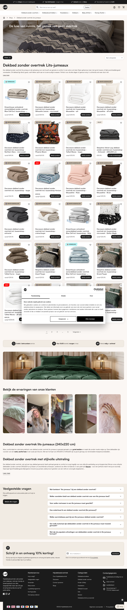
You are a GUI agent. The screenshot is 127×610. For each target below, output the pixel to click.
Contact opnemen (58, 582)
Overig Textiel (99, 13)
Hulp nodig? (31, 576)
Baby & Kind (86, 13)
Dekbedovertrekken (49, 13)
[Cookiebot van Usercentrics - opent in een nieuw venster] (95, 289)
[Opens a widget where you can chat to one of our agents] (120, 606)
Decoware (56, 579)
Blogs (54, 585)
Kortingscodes (32, 591)
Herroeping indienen (34, 595)
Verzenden (31, 582)
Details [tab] (63, 296)
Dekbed (75, 13)
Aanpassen (62, 319)
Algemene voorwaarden (96, 607)
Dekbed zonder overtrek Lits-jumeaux (29, 18)
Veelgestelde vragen (33, 579)
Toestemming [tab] (35, 296)
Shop (11, 18)
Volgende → (77, 332)
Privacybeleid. (94, 557)
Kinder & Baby (82, 582)
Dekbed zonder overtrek (29, 13)
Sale (79, 591)
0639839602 (113, 585)
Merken (80, 595)
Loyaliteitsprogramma (34, 588)
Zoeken (87, 7)
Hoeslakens (64, 13)
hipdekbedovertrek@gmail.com (113, 578)
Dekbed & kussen (83, 588)
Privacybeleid (110, 607)
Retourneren (31, 585)
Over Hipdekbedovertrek (60, 576)
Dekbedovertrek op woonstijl (86, 598)
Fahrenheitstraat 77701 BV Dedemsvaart (113, 589)
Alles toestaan (90, 319)
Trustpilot (118, 602)
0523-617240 (113, 582)
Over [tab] (91, 296)
